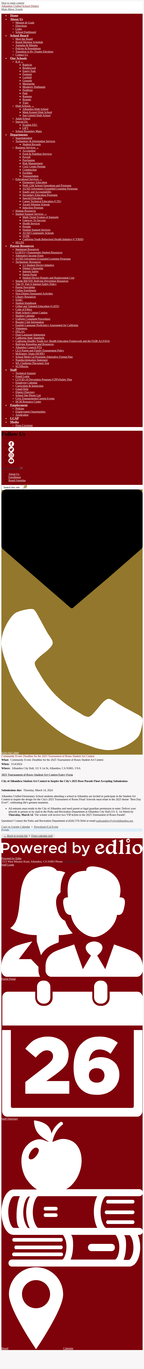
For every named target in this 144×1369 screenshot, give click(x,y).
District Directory (25, 392)
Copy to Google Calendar (15, 826)
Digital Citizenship (32, 268)
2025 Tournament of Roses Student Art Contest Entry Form (37, 774)
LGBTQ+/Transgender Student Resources (38, 252)
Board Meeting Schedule (29, 42)
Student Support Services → (31, 213)
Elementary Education (34, 182)
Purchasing (28, 160)
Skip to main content (12, 2)
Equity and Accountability (36, 191)
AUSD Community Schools (38, 232)
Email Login (22, 376)
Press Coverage (24, 425)
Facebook (11, 444)
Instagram (11, 455)
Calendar (68, 1348)
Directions (21, 25)
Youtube (11, 461)
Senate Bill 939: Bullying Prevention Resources (41, 280)
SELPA (19, 242)
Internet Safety (30, 271)
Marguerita (28, 83)
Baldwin (27, 64)
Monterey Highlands (33, 86)
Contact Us (21, 54)
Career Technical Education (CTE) (41, 201)
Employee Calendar (26, 382)
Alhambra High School (35, 109)
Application (21, 414)
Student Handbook (25, 303)
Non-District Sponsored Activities (34, 293)
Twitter (11, 449)
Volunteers (21, 328)
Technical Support (25, 373)
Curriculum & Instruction (29, 385)
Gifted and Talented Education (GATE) (37, 306)
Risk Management (32, 163)
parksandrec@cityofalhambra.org (114, 820)
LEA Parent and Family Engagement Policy (39, 350)
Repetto (26, 99)
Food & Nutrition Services (37, 153)
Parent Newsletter (25, 287)
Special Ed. (21, 121)
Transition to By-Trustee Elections (34, 51)
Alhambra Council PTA (28, 347)
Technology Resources (28, 261)
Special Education (32, 198)
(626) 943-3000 (72, 861)
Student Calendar (25, 315)
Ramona (27, 96)
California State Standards (29, 337)
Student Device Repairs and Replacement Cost (48, 277)
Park (25, 93)
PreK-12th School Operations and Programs (46, 185)
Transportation (30, 176)
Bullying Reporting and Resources (34, 344)
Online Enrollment (25, 290)
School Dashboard (25, 32)
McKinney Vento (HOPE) (30, 353)
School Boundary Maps (28, 131)
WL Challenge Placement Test (32, 363)
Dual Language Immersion (30, 334)
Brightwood (29, 67)
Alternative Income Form (29, 255)
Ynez (25, 102)
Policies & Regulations (28, 48)
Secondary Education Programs (39, 194)
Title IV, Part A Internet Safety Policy (36, 284)
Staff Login (7, 864)
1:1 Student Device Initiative (38, 265)
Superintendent (23, 138)
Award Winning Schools (36, 204)
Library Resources (25, 296)
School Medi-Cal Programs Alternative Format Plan (44, 356)
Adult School (22, 118)
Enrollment (14, 477)
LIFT (25, 128)
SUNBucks (21, 366)
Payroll (26, 157)
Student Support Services (36, 229)
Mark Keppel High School (37, 112)
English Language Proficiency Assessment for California (46, 325)
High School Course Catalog (31, 312)
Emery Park (29, 71)
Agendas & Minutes (26, 45)
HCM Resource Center (28, 401)
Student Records (31, 144)
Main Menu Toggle (12, 9)
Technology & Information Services (35, 141)
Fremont (27, 74)
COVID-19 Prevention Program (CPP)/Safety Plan (43, 379)
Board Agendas (17, 480)
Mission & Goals (24, 22)
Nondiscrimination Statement (31, 360)
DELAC (20, 331)
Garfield (27, 77)
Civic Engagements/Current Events (34, 398)
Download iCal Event (46, 826)
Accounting (28, 150)
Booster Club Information (29, 322)
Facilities (27, 172)
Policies (19, 408)
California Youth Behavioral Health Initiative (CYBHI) (52, 239)
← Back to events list (15, 835)
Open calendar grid (42, 835)
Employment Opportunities (30, 411)
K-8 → (19, 61)
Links (18, 28)
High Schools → (24, 105)
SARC (19, 299)
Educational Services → (28, 179)
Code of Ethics (23, 309)
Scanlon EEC (30, 124)
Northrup (27, 90)
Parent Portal (29, 274)
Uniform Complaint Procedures (32, 318)
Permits (26, 226)
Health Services (31, 223)
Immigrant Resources (27, 249)
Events (5, 829)
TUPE (26, 236)
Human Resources (25, 210)
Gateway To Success (34, 220)
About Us (13, 474)
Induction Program (32, 207)
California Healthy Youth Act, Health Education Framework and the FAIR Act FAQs (62, 341)
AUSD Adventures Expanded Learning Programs (50, 188)
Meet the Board (24, 38)
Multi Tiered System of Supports (40, 217)
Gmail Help (21, 389)
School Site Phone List (28, 395)
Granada (27, 80)
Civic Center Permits (33, 166)
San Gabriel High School (36, 115)
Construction (29, 169)
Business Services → (27, 147)
